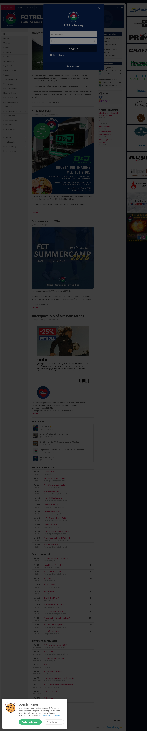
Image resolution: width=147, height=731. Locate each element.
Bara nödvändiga (54, 722)
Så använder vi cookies (49, 715)
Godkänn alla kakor (30, 722)
